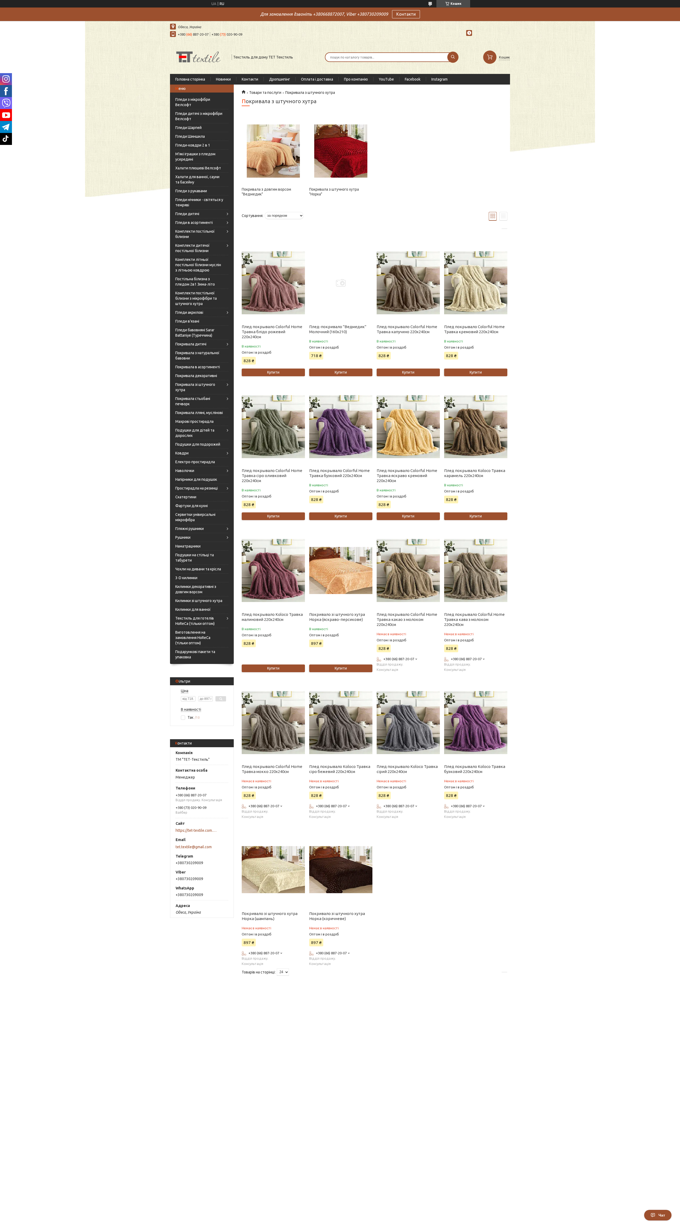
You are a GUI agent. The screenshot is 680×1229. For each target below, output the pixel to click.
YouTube (386, 79)
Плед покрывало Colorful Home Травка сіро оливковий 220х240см (272, 475)
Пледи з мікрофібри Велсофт (192, 102)
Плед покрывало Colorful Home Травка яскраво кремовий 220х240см (407, 475)
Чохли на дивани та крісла (198, 569)
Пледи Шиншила (190, 136)
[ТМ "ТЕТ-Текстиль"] (198, 56)
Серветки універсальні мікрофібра (195, 517)
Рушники (182, 537)
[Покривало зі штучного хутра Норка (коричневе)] (340, 870)
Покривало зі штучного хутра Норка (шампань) (270, 916)
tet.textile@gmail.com (194, 847)
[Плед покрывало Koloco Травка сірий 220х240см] (408, 722)
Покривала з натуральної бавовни (197, 355)
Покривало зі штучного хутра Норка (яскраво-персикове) (337, 617)
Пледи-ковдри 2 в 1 (192, 145)
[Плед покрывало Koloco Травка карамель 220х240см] (475, 427)
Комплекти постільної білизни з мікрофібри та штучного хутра (196, 298)
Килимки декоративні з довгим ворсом (195, 589)
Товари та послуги (265, 92)
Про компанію (356, 79)
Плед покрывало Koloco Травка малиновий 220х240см (272, 617)
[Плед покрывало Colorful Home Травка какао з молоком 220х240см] (408, 570)
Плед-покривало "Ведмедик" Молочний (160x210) (337, 329)
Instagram (439, 79)
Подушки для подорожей (197, 444)
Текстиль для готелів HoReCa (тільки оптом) (195, 621)
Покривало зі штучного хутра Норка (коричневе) (337, 916)
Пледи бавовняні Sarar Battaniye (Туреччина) (194, 332)
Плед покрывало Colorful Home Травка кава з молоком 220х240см (474, 619)
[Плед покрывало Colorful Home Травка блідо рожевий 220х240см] (273, 283)
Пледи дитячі (187, 214)
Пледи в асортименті (194, 222)
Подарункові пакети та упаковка (195, 654)
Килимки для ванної (193, 609)
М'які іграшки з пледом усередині (195, 156)
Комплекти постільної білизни (195, 234)
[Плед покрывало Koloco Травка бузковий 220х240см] (475, 722)
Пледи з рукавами (191, 191)
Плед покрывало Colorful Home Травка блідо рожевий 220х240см (272, 331)
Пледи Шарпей (188, 128)
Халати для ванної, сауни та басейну (197, 179)
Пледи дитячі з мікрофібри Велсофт (198, 116)
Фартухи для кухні (191, 506)
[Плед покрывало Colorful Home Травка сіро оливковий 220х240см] (273, 427)
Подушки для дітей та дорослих (194, 433)
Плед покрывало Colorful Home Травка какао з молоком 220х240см (407, 619)
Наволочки (184, 471)
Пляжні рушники (189, 528)
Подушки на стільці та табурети (194, 557)
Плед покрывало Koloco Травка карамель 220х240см (474, 473)
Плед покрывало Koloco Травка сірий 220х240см (407, 769)
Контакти (406, 14)
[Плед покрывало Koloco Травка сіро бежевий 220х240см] (340, 722)
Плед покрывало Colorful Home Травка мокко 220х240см (272, 769)
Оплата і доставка (317, 79)
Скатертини (185, 497)
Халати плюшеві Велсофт (198, 168)
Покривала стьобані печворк (192, 401)
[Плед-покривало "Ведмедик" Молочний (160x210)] (340, 283)
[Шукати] (452, 57)
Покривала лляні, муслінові (199, 413)
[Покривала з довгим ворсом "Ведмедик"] (273, 151)
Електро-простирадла (195, 462)
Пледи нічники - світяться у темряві (199, 202)
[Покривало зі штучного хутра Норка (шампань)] (273, 870)
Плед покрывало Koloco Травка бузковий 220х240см (474, 769)
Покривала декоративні (196, 376)
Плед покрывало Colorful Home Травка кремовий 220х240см (474, 329)
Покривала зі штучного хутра (195, 387)
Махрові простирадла (194, 421)
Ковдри (182, 453)
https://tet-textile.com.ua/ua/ (197, 830)
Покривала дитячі (190, 344)
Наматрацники (188, 546)
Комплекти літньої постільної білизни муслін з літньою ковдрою (198, 264)
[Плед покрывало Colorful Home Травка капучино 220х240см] (408, 283)
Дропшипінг (279, 79)
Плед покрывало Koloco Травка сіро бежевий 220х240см (339, 769)
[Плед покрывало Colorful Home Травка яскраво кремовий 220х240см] (408, 427)
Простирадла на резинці (196, 488)
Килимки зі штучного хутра (198, 601)
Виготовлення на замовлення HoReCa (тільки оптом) (192, 637)
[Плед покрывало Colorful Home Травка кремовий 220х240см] (475, 283)
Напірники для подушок (196, 479)
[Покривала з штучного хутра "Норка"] (340, 151)
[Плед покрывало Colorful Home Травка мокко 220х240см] (273, 722)
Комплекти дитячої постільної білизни (192, 248)
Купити (273, 372)
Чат (661, 1215)
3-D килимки (186, 578)
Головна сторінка (190, 79)
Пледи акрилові (189, 312)
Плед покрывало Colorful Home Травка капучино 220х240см (407, 329)
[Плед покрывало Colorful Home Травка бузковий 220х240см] (340, 427)
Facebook (412, 79)
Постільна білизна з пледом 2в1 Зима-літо (195, 281)
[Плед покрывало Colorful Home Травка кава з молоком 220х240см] (475, 570)
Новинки (223, 79)
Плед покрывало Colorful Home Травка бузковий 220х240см (339, 473)
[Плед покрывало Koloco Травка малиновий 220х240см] (273, 570)
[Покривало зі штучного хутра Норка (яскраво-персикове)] (340, 570)
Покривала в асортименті (197, 367)
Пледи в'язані (187, 321)
